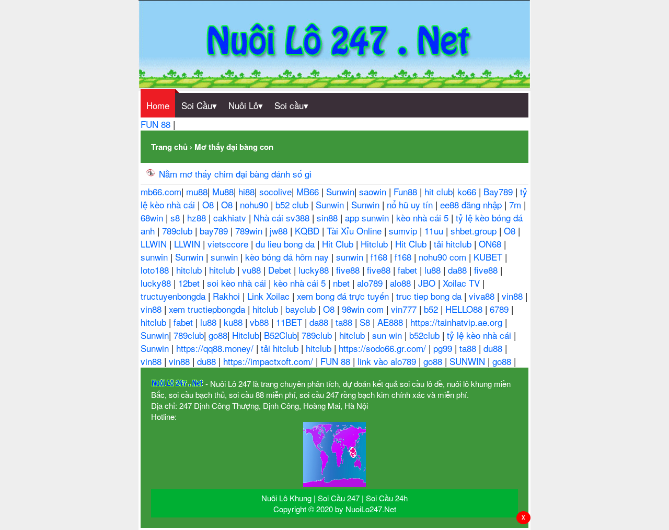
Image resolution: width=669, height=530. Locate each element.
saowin (374, 191)
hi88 (246, 191)
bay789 (215, 230)
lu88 (433, 269)
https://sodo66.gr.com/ (384, 348)
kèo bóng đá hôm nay (288, 256)
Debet (281, 269)
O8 (209, 204)
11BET (290, 321)
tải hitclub (454, 243)
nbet (342, 282)
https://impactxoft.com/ (269, 361)
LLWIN (155, 243)
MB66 (308, 191)
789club (178, 230)
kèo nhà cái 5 (423, 217)
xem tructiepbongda (208, 308)
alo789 (371, 282)
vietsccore (229, 243)
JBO (428, 282)
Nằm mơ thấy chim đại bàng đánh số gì (235, 173)
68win (153, 217)
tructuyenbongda (174, 295)
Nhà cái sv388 (282, 217)
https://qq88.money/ (216, 348)
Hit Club (339, 243)
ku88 (234, 321)
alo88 (401, 282)
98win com (364, 308)
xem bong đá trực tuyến (344, 295)
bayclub (301, 308)
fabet (409, 269)
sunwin (155, 256)
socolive (275, 191)
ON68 (491, 243)
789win (250, 230)
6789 (500, 308)
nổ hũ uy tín (411, 204)
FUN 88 (157, 124)
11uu (435, 230)
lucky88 (314, 269)
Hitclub (375, 243)
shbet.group (475, 230)
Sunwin (340, 191)
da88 (458, 269)
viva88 (483, 295)
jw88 (280, 230)
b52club (425, 334)
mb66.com (161, 191)
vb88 (260, 321)
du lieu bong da (286, 243)
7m (516, 204)
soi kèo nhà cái (238, 282)
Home (157, 105)
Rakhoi (228, 295)
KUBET (489, 256)
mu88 (196, 191)
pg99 (444, 348)
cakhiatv (231, 217)
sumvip (404, 230)
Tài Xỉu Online (355, 230)
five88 (349, 269)
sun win (388, 334)
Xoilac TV (462, 282)
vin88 (513, 295)
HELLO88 (465, 308)
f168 (380, 256)
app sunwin (368, 217)
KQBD (308, 230)
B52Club (280, 334)
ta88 (345, 321)
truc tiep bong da (430, 295)
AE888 (391, 321)
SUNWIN (468, 361)
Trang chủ (169, 146)
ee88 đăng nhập (472, 204)
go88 (218, 334)
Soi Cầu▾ (199, 105)
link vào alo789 (388, 361)
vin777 (405, 308)
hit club (438, 191)
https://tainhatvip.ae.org (457, 321)
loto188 (156, 269)
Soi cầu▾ (291, 105)
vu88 (252, 269)
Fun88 (407, 191)
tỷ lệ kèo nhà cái (480, 334)
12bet (190, 282)
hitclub (190, 269)
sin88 (328, 217)
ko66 (468, 191)
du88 (494, 348)
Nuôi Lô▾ (245, 105)
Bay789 (499, 191)
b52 (432, 308)
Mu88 (223, 191)
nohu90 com (444, 256)
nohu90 (255, 204)
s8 (176, 217)
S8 (366, 321)
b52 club (293, 204)
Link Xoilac (269, 295)
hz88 (198, 217)
